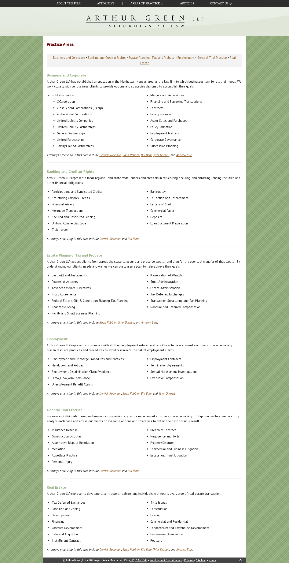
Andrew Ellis (184, 155)
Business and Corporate (69, 58)
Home (212, 560)
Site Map (201, 560)
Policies (189, 560)
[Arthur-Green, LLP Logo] (145, 21)
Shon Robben (131, 155)
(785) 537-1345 (138, 560)
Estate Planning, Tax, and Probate (152, 58)
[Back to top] (241, 560)
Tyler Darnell (161, 155)
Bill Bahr (146, 155)
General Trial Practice (212, 58)
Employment (186, 58)
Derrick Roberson (110, 155)
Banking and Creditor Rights (107, 58)
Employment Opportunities (166, 560)
